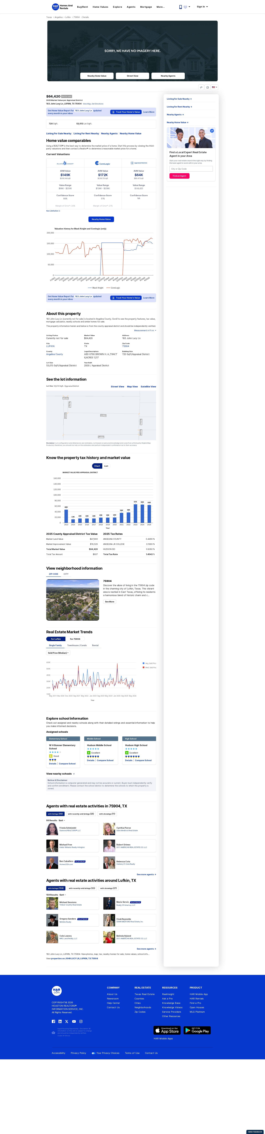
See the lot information (66, 379)
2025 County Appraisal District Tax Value (71, 533)
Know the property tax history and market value (88, 458)
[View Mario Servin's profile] (109, 903)
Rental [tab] (95, 645)
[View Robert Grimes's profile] (109, 846)
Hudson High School (136, 745)
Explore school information (67, 718)
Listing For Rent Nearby (86, 133)
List (106, 466)
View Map (87, 104)
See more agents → (146, 874)
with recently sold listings (81, 814)
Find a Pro (195, 1003)
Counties (139, 998)
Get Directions (97, 104)
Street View (117, 386)
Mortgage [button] (146, 7)
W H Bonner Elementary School (62, 747)
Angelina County (54, 354)
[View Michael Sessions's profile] (52, 903)
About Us (112, 994)
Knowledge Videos (172, 1007)
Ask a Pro (167, 998)
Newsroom (113, 998)
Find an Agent (179, 176)
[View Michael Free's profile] (52, 846)
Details (53, 763)
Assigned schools (57, 731)
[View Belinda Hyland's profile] (109, 937)
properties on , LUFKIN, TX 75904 (74, 958)
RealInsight (168, 994)
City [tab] (66, 574)
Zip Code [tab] (53, 574)
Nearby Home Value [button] (97, 76)
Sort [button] (61, 820)
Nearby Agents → (175, 114)
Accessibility (58, 1053)
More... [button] (161, 7)
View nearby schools (59, 773)
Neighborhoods (143, 1007)
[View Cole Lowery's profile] (52, 937)
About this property (63, 313)
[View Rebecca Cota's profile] (109, 862)
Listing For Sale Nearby (58, 133)
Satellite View (148, 386)
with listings (55, 814)
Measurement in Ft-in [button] (144, 330)
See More (109, 601)
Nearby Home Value (130, 133)
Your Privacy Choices (108, 1053)
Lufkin (68, 17)
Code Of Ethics (64, 1036)
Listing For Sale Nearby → (179, 99)
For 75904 (75, 639)
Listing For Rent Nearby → (179, 107)
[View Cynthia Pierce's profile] (109, 829)
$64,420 (53, 96)
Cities (138, 1003)
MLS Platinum (197, 1011)
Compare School (67, 763)
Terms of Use (132, 1053)
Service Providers (171, 1011)
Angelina (59, 17)
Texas (49, 17)
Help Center (113, 1003)
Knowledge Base (171, 1003)
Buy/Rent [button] (82, 7)
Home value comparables (68, 140)
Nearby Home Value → (177, 122)
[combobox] (191, 169)
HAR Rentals (197, 998)
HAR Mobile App (199, 994)
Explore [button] (117, 7)
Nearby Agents (109, 133)
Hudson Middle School (99, 745)
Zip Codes (140, 1011)
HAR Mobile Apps (163, 1038)
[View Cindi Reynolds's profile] (109, 920)
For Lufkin (56, 639)
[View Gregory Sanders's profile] (52, 920)
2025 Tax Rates (113, 533)
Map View (132, 386)
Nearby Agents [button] (168, 76)
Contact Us (113, 1007)
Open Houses (197, 1007)
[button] (188, 6)
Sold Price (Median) (57, 653)
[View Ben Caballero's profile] (52, 862)
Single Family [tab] (55, 645)
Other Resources (171, 1016)
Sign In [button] (201, 6)
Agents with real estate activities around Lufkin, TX (91, 880)
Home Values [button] (100, 7)
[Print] (207, 87)
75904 (76, 17)
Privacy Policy (78, 1053)
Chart (97, 466)
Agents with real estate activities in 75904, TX (86, 806)
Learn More (148, 112)
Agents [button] (131, 7)
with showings (107, 814)
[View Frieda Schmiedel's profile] (52, 829)
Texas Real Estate (145, 994)
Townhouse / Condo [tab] (77, 645)
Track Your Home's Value (128, 112)
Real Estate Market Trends (69, 632)
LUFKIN (50, 346)
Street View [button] (132, 76)
